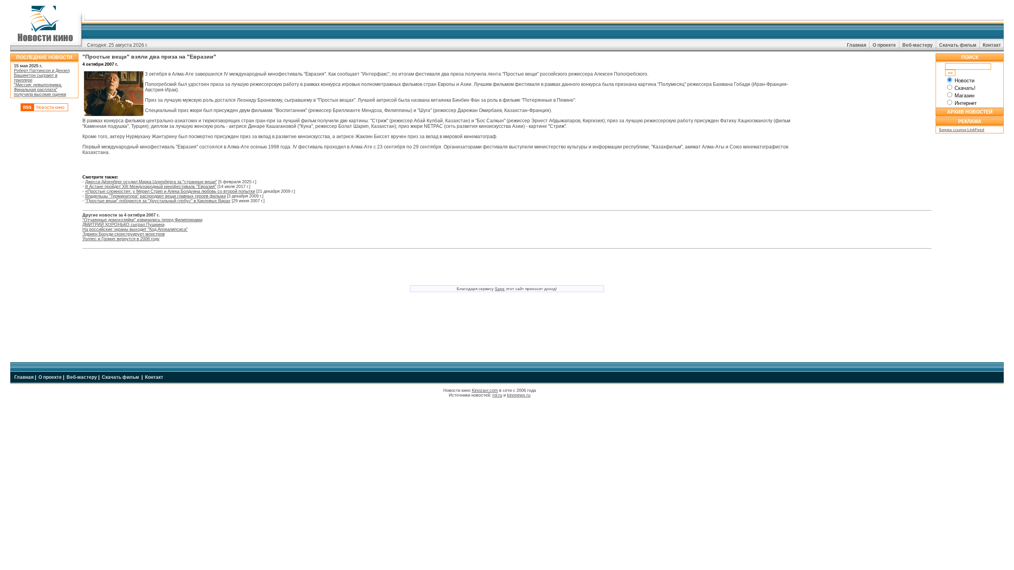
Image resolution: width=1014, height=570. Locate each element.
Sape (500, 289)
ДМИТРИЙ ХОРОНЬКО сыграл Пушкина (123, 224)
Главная (856, 45)
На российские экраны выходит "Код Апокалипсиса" (135, 229)
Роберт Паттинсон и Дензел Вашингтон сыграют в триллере (42, 75)
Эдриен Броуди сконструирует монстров (123, 234)
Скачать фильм (957, 45)
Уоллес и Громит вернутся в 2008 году (121, 238)
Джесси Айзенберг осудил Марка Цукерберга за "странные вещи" (151, 181)
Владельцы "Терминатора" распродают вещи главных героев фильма (155, 196)
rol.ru (497, 395)
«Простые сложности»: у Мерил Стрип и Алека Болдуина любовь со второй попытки (170, 191)
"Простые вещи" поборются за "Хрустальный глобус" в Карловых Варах (158, 200)
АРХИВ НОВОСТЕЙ (970, 112)
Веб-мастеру (917, 45)
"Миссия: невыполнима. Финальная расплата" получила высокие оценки (40, 89)
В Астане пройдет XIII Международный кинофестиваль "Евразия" (150, 186)
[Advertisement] (44, 234)
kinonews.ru (518, 395)
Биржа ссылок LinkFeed (961, 129)
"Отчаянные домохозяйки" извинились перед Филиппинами (142, 219)
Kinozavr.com (485, 390)
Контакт (992, 45)
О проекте (884, 45)
